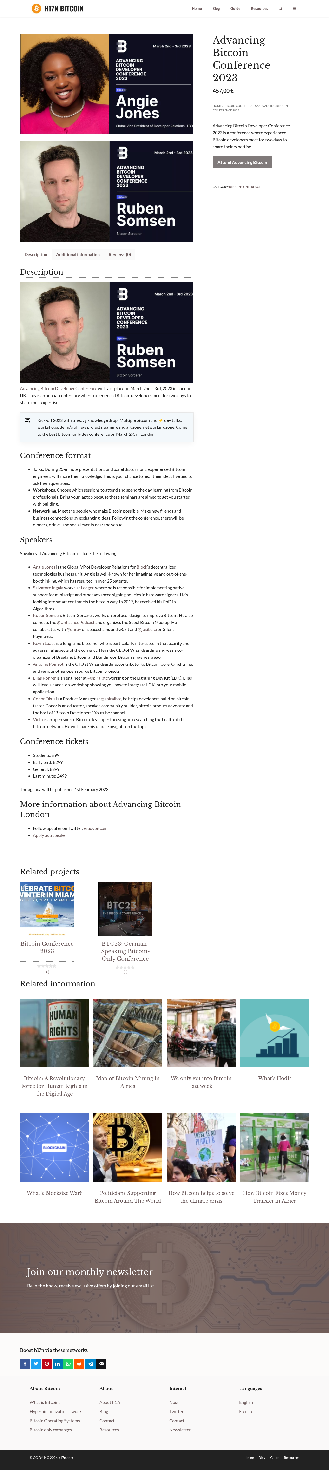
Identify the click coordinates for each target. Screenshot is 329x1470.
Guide (235, 8)
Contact (107, 1420)
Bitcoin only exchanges (51, 1429)
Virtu (38, 719)
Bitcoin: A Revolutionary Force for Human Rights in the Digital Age (54, 1086)
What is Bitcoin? (45, 1402)
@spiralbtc (97, 678)
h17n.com (65, 1458)
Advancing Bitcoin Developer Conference (58, 388)
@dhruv (73, 629)
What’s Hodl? (274, 1078)
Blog (216, 8)
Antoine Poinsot (48, 664)
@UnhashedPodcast (76, 622)
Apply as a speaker (50, 835)
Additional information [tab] (78, 254)
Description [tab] (36, 254)
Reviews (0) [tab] (120, 254)
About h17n (110, 1402)
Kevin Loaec (44, 643)
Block (142, 566)
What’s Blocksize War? (54, 1193)
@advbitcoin (96, 828)
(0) (47, 972)
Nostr (174, 1402)
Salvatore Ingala (48, 587)
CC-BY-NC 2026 (45, 1458)
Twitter (176, 1411)
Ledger (87, 587)
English (246, 1402)
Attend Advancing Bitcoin (242, 162)
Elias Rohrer (44, 678)
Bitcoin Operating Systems (55, 1420)
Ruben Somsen (47, 615)
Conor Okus (44, 698)
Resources (259, 8)
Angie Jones (44, 566)
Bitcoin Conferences (240, 105)
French (245, 1411)
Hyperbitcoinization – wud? (55, 1411)
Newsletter (180, 1429)
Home (197, 8)
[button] (280, 8)
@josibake (147, 629)
